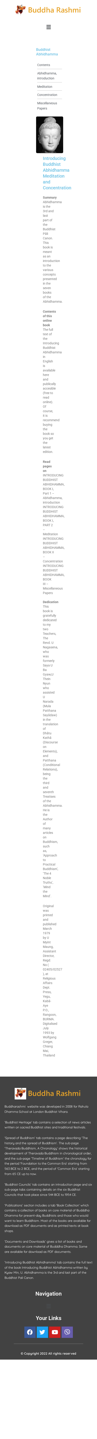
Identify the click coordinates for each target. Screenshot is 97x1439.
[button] (48, 27)
